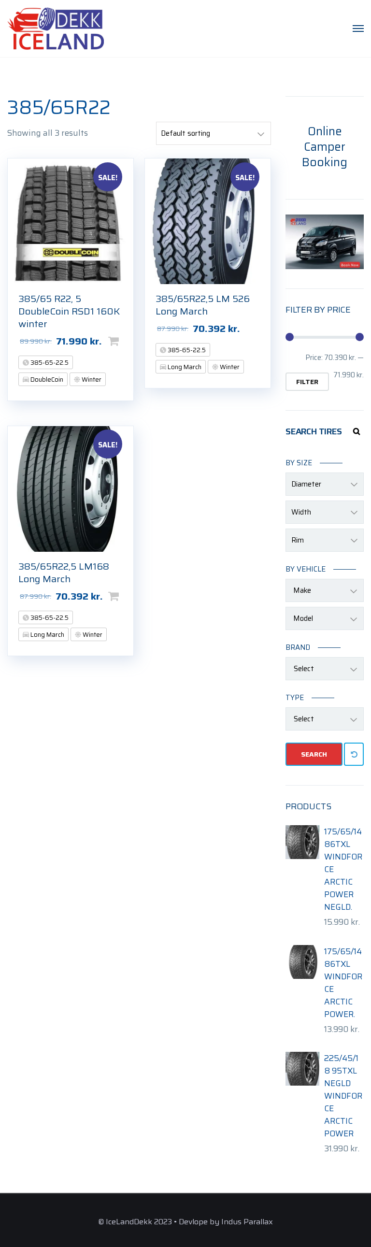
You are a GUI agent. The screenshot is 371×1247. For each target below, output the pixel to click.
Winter (90, 379)
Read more (266, 328)
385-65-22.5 (49, 363)
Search (314, 754)
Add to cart (129, 341)
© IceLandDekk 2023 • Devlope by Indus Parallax (185, 1222)
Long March (183, 367)
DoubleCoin (46, 379)
